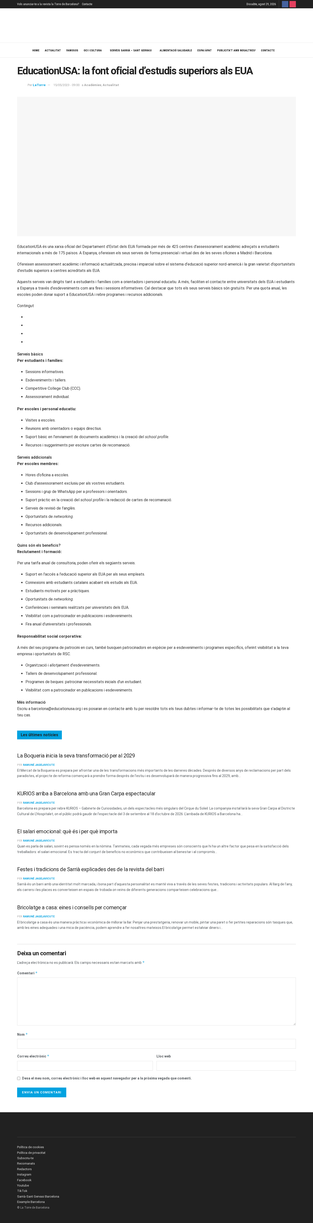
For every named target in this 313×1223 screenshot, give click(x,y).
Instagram (24, 1174)
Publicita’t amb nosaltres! (236, 50)
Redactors (24, 1169)
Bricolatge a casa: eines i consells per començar (72, 907)
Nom (22, 1034)
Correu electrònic (33, 1056)
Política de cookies (30, 1147)
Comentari (27, 973)
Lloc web (163, 1056)
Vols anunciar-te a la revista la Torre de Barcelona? (48, 4)
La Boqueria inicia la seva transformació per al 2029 (76, 756)
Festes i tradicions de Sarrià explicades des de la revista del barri (90, 869)
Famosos (72, 50)
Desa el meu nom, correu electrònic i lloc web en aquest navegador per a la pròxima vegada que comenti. (107, 1078)
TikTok (22, 1191)
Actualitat (53, 50)
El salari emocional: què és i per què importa (67, 831)
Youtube (23, 1185)
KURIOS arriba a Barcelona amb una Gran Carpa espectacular (86, 793)
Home (35, 50)
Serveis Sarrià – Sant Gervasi (131, 50)
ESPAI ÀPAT (204, 50)
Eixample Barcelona (31, 1202)
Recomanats (26, 1163)
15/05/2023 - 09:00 (66, 85)
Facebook (24, 1180)
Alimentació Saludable (176, 50)
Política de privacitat (31, 1153)
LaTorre (39, 85)
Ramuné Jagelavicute (39, 765)
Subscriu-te (25, 1158)
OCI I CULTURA (93, 50)
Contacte (87, 4)
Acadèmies (92, 85)
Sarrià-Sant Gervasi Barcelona (38, 1196)
